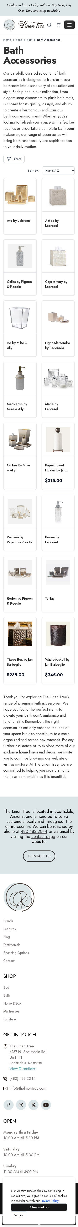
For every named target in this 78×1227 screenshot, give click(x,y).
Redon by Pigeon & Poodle (20, 601)
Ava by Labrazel (19, 220)
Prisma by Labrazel (52, 540)
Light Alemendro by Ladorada (57, 345)
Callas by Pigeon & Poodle (19, 284)
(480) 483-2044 (23, 1078)
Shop (19, 40)
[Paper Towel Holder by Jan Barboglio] (58, 439)
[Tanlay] (58, 572)
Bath (29, 40)
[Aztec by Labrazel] (58, 194)
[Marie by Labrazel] (58, 378)
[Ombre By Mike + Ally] (20, 439)
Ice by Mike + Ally (17, 345)
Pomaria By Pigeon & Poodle (19, 540)
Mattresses (11, 1011)
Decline (18, 1215)
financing (39, 10)
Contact (9, 960)
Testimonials (11, 944)
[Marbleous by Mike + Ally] (20, 378)
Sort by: (33, 171)
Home (7, 40)
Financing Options (16, 952)
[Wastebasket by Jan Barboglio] (58, 633)
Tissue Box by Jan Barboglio (19, 662)
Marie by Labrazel (51, 406)
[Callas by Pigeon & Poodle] (20, 256)
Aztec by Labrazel (52, 223)
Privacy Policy (50, 1201)
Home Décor (12, 1003)
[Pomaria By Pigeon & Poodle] (20, 511)
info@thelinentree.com (28, 1088)
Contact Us (39, 856)
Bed (6, 987)
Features (9, 929)
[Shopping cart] (58, 25)
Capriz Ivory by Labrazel (56, 284)
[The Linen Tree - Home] (24, 25)
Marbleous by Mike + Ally (17, 406)
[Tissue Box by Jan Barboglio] (20, 633)
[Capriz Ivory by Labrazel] (58, 256)
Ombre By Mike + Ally (18, 468)
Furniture (9, 1019)
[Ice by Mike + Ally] (20, 317)
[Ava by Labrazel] (20, 194)
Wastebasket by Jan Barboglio (57, 662)
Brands (8, 921)
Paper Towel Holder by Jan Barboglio (55, 468)
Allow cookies (39, 1207)
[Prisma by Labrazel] (58, 511)
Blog (6, 937)
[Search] (49, 25)
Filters (17, 159)
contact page (43, 837)
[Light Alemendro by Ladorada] (58, 317)
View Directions (23, 1068)
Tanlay (49, 598)
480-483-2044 (34, 832)
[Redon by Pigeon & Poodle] (20, 572)
